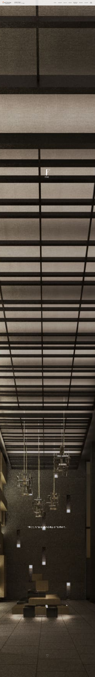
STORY (55, 3)
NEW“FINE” (91, 3)
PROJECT (81, 3)
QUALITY (65, 3)
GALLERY (86, 3)
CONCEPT (60, 3)
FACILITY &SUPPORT (75, 3)
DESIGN (70, 3)
